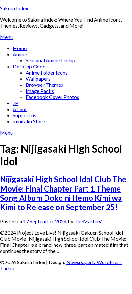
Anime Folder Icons (47, 72)
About (20, 109)
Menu (6, 37)
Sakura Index (14, 8)
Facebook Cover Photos (52, 97)
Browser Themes (44, 85)
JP (15, 103)
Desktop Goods (30, 66)
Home (20, 48)
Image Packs (40, 91)
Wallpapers (38, 79)
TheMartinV (88, 221)
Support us (24, 115)
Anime (20, 54)
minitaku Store (29, 121)
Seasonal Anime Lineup (50, 60)
